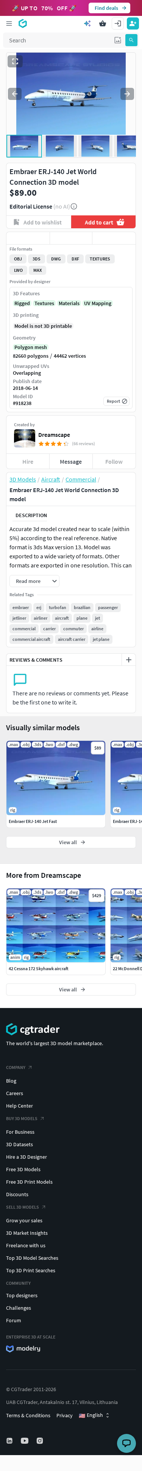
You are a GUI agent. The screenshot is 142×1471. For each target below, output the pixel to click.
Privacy (64, 1415)
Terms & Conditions (28, 1415)
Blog (11, 1080)
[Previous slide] (15, 94)
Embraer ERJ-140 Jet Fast (33, 821)
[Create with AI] (87, 23)
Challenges (18, 1307)
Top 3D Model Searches (32, 1257)
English (91, 1415)
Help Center (19, 1105)
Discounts (17, 1194)
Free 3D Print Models (29, 1181)
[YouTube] (25, 1440)
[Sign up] (133, 23)
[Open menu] (9, 23)
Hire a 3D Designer (26, 1156)
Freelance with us (25, 1245)
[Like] (28, 238)
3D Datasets (19, 1144)
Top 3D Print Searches (30, 1270)
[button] (118, 40)
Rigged (22, 303)
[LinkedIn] (10, 1440)
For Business (20, 1131)
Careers (14, 1093)
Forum (13, 1320)
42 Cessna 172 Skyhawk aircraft (39, 968)
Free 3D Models (23, 1169)
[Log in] (118, 23)
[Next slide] (127, 94)
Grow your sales (24, 1220)
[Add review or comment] (129, 660)
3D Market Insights (27, 1232)
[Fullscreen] (15, 61)
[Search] (131, 40)
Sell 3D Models (22, 1207)
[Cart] (103, 23)
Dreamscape (54, 434)
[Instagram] (40, 1441)
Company (15, 1067)
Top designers (21, 1295)
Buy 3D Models (21, 1118)
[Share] (114, 238)
